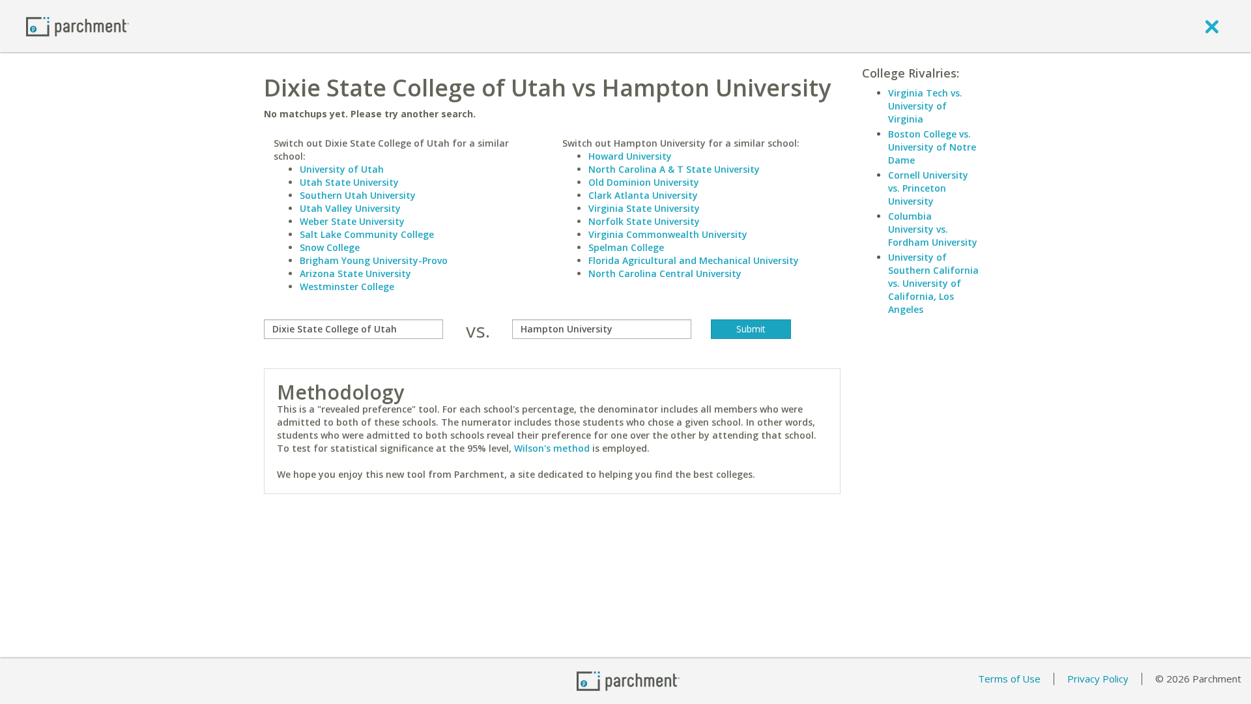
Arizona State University (355, 273)
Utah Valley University (350, 208)
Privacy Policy (1098, 678)
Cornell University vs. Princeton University (928, 188)
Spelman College (626, 247)
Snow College (330, 247)
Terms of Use (1009, 678)
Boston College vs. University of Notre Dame (932, 147)
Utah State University (349, 182)
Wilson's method (552, 448)
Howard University (630, 156)
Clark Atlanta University (643, 195)
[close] (1212, 26)
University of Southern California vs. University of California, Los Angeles (933, 283)
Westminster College (347, 286)
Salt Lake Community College (367, 234)
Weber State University (352, 221)
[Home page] (77, 26)
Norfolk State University (644, 221)
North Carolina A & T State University (674, 169)
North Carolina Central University (664, 273)
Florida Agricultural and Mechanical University (693, 260)
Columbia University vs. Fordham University (932, 229)
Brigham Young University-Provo (374, 260)
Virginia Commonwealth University (667, 234)
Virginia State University (644, 208)
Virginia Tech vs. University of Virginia (925, 106)
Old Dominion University (643, 182)
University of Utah (342, 169)
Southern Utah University (358, 195)
